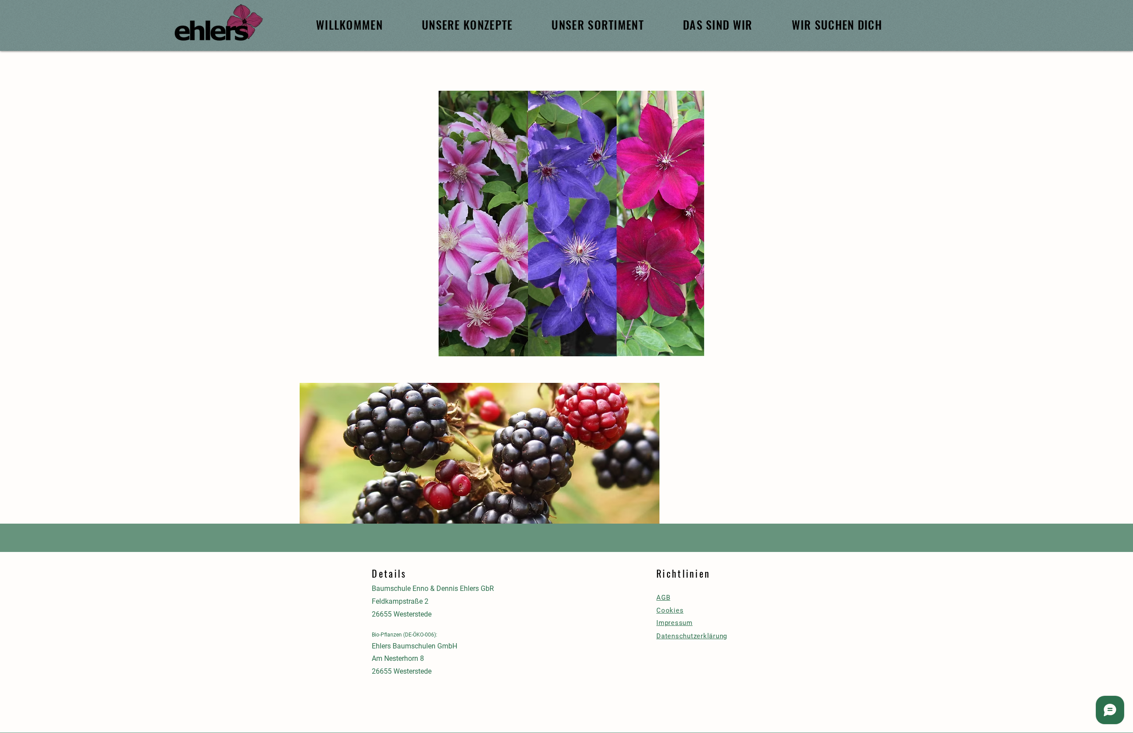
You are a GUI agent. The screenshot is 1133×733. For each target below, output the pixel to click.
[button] (479, 464)
